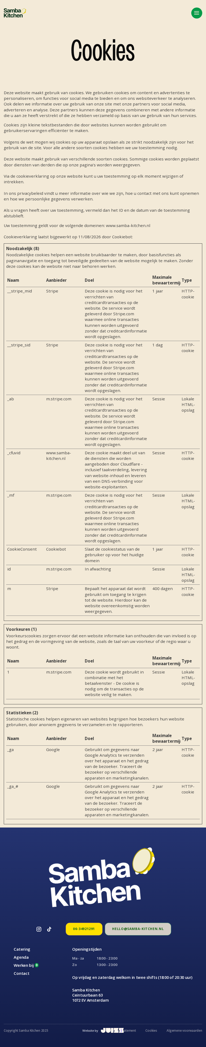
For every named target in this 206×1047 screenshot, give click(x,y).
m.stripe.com (58, 398)
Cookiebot (122, 236)
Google (53, 749)
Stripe (52, 291)
